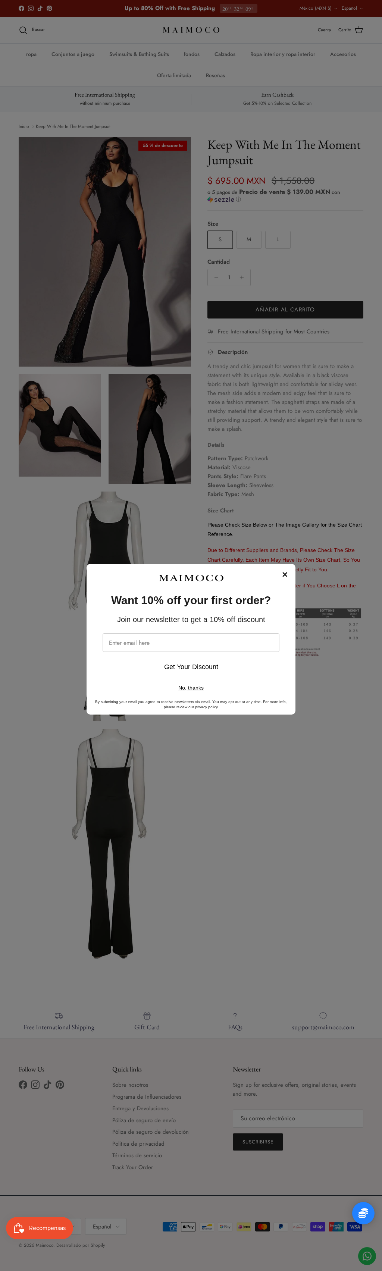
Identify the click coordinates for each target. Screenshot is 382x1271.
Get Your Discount (191, 667)
